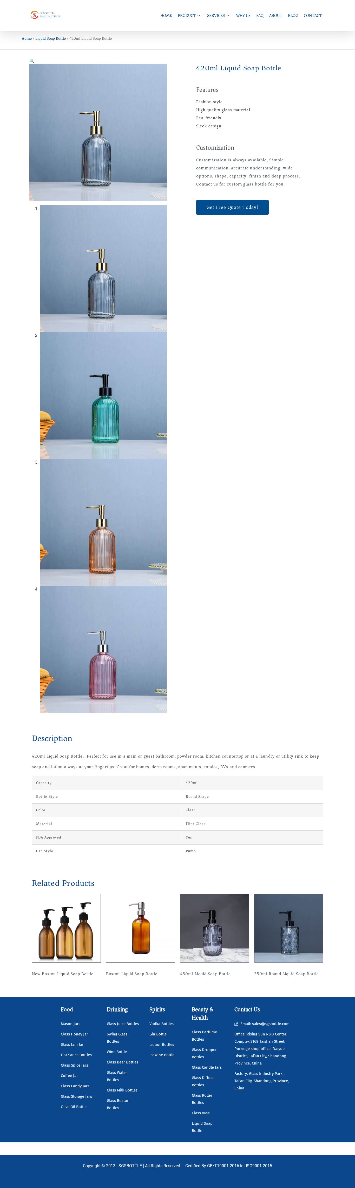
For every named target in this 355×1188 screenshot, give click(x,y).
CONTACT (313, 15)
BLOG (293, 15)
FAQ (260, 15)
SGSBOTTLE (130, 1165)
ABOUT (275, 15)
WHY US (243, 15)
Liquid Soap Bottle (50, 38)
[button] (32, 60)
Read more (46, 989)
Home (27, 38)
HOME (166, 15)
